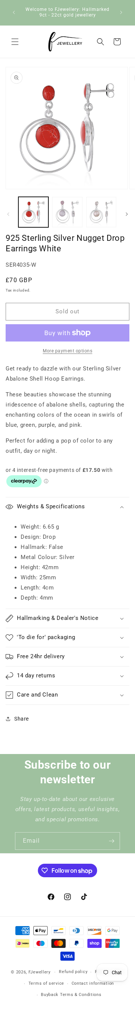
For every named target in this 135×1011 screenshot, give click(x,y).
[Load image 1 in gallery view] (33, 212)
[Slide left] (8, 214)
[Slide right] (126, 214)
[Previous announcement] (14, 12)
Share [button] (21, 719)
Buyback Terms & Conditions (71, 994)
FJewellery (39, 972)
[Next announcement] (121, 12)
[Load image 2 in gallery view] (67, 212)
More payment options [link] (67, 351)
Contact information (93, 983)
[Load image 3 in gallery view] (101, 212)
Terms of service (46, 983)
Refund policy (73, 971)
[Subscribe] (111, 841)
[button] (15, 41)
